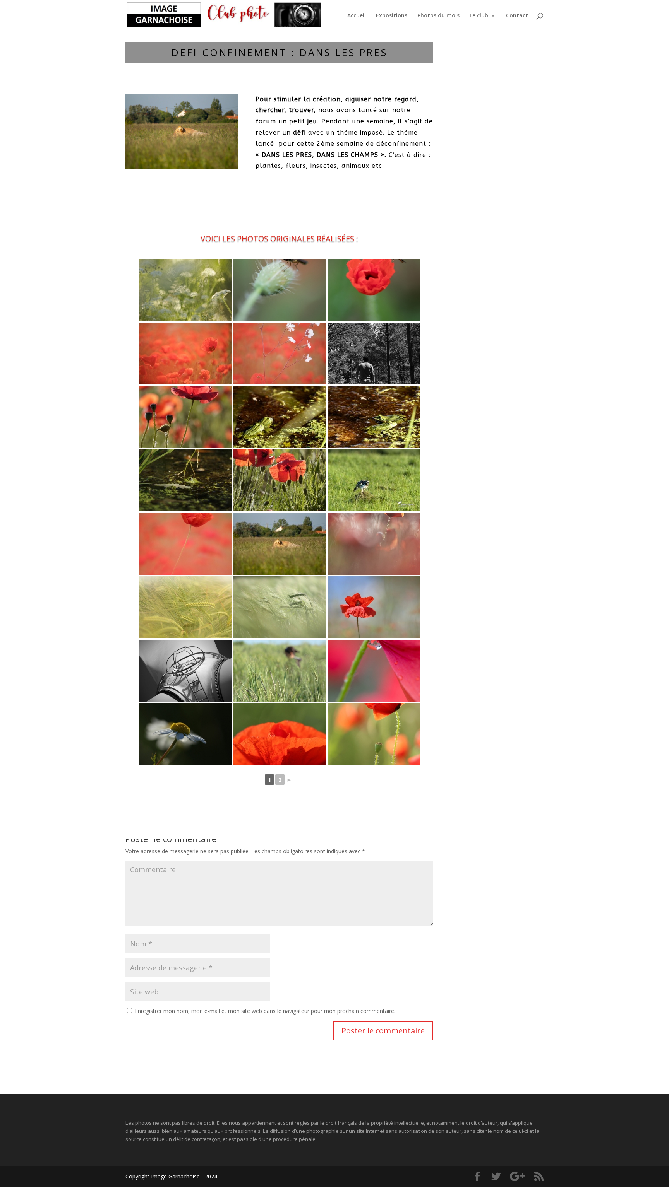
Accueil (356, 16)
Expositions (391, 16)
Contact (517, 16)
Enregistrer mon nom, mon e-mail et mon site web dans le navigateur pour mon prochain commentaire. (265, 1011)
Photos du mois (438, 16)
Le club (479, 16)
